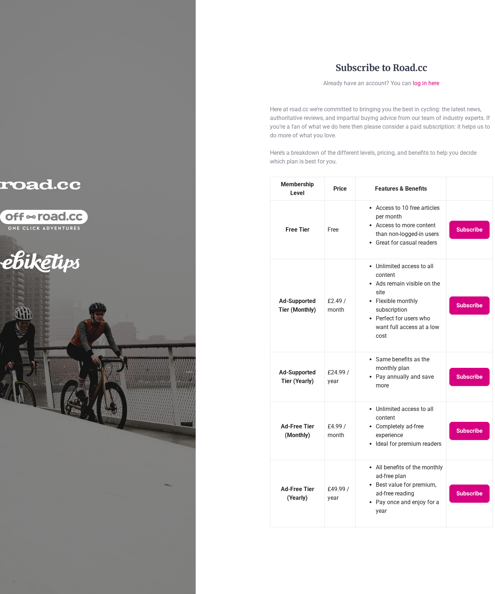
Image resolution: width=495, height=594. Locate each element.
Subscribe (469, 229)
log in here (426, 83)
